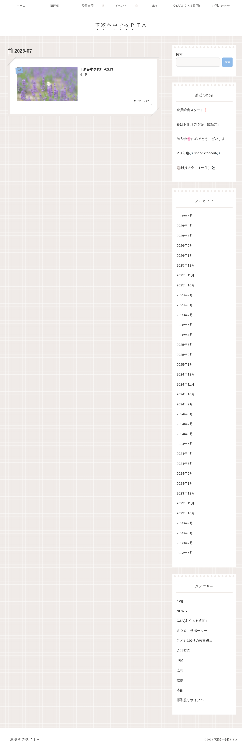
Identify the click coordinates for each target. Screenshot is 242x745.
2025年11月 (185, 275)
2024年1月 (185, 483)
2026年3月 (185, 235)
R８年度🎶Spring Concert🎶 (198, 153)
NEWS (182, 611)
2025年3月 (185, 345)
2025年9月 (185, 295)
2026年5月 (185, 216)
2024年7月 (185, 424)
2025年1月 (185, 364)
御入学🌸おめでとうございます (201, 139)
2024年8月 (185, 414)
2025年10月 (186, 285)
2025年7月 (185, 315)
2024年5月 (185, 444)
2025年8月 (185, 305)
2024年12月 (186, 374)
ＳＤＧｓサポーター (192, 630)
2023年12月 (186, 493)
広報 (180, 670)
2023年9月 (185, 523)
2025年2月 (185, 354)
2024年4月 (185, 454)
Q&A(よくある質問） (193, 621)
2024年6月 (185, 434)
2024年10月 (186, 394)
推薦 (180, 680)
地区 (180, 660)
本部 (180, 690)
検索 (179, 54)
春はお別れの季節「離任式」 (199, 124)
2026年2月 (185, 245)
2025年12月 (186, 265)
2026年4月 (185, 226)
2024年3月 (185, 463)
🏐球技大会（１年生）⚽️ (196, 168)
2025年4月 (185, 335)
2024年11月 (185, 384)
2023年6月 (185, 553)
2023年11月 (185, 503)
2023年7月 (185, 543)
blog (180, 601)
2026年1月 (185, 255)
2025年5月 (185, 325)
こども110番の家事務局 (195, 640)
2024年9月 (185, 404)
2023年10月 (186, 513)
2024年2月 (185, 473)
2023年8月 (185, 533)
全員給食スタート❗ (192, 110)
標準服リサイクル (190, 700)
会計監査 (183, 650)
